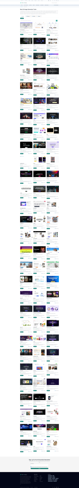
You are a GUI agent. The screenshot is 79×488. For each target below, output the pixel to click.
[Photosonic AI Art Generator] (39, 308)
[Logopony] (39, 130)
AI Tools (40, 475)
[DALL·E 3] (26, 279)
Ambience (34, 370)
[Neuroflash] (39, 279)
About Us (39, 0)
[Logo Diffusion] (53, 352)
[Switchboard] (53, 279)
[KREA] (26, 145)
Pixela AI (48, 431)
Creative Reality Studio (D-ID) (24, 446)
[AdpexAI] (26, 41)
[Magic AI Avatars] (26, 71)
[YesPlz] (39, 116)
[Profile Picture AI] (53, 442)
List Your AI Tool (35, 478)
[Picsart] (53, 56)
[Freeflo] (53, 174)
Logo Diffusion (49, 356)
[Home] (23, 2)
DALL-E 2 (21, 327)
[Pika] (53, 130)
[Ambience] (39, 366)
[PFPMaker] (53, 234)
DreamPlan (48, 253)
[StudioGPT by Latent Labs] (39, 397)
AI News (40, 476)
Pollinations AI (22, 253)
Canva (34, 341)
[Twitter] (53, 0)
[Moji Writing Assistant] (53, 397)
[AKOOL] (39, 41)
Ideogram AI (48, 163)
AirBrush (21, 356)
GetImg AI (21, 312)
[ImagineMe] (26, 85)
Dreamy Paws (22, 104)
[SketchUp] (26, 264)
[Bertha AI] (26, 294)
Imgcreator (21, 431)
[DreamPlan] (53, 249)
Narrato (34, 298)
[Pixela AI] (53, 427)
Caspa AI (48, 370)
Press (40, 480)
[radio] (56, 20)
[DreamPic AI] (39, 85)
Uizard (34, 163)
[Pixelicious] (53, 382)
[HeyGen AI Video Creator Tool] (53, 145)
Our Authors (35, 481)
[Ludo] (39, 101)
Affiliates (29, 0)
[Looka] (39, 442)
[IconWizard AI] (26, 130)
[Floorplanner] (39, 264)
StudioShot (21, 238)
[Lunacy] (26, 189)
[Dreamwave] (39, 204)
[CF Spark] (26, 337)
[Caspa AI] (53, 366)
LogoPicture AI (22, 163)
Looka (34, 446)
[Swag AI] (53, 337)
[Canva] (39, 337)
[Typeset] (39, 174)
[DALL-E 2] (26, 323)
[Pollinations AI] (26, 249)
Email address (32, 463)
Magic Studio (35, 431)
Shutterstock (35, 327)
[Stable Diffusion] (26, 412)
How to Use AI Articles (36, 476)
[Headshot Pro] (39, 382)
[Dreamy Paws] (26, 101)
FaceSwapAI (48, 29)
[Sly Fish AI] (26, 366)
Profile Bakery (35, 238)
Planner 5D (48, 268)
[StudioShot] (26, 234)
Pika (47, 134)
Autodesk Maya (35, 253)
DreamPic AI (35, 89)
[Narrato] (39, 294)
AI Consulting (26, 0)
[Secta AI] (53, 204)
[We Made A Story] (39, 352)
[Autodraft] (53, 116)
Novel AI (48, 104)
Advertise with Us (35, 479)
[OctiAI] (26, 174)
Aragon (34, 223)
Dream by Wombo (49, 327)
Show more (56, 33)
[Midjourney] (53, 308)
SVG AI (34, 29)
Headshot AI (21, 223)
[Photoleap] (39, 71)
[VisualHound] (53, 412)
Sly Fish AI (21, 370)
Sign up (39, 468)
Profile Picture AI (49, 446)
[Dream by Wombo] (53, 323)
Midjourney (48, 312)
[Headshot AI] (26, 219)
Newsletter (35, 0)
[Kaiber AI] (39, 145)
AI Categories (35, 477)
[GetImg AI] (26, 308)
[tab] (22, 16)
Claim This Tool (30, 64)
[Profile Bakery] (39, 234)
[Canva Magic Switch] (26, 204)
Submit (22, 18)
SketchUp (21, 268)
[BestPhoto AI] (53, 41)
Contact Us (42, 0)
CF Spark (21, 341)
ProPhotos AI (48, 223)
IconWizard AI (22, 134)
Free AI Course (41, 481)
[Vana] (53, 85)
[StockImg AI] (39, 412)
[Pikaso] (26, 56)
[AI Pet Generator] (26, 26)
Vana (47, 89)
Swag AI (48, 341)
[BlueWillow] (53, 189)
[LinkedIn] (58, 0)
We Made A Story (35, 356)
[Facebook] (56, 0)
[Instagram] (54, 0)
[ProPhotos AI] (53, 219)
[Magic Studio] (39, 427)
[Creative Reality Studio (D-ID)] (26, 442)
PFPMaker (48, 238)
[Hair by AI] (39, 56)
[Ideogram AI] (53, 159)
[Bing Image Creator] (53, 294)
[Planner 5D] (53, 264)
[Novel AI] (53, 101)
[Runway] (39, 189)
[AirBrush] (26, 352)
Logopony (34, 134)
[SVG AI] (39, 26)
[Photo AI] (26, 397)
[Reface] (53, 71)
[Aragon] (39, 219)
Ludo (34, 104)
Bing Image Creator (49, 298)
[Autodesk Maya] (39, 249)
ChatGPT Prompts (36, 475)
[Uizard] (39, 159)
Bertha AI (21, 298)
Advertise (32, 0)
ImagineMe (21, 89)
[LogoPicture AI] (26, 159)
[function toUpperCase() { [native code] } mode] (48, 0)
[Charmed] (26, 116)
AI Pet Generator (22, 29)
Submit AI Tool (22, 0)
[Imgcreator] (26, 427)
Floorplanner (35, 268)
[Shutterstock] (39, 323)
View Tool (22, 34)
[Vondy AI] (26, 382)
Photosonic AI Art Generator (37, 312)
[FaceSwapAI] (53, 26)
